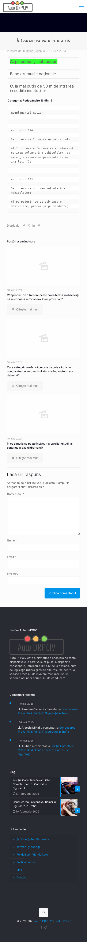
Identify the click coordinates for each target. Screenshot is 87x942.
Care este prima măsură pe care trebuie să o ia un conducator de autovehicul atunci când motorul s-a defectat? (40, 371)
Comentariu (15, 494)
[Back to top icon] (43, 912)
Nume (12, 540)
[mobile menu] (81, 6)
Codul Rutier (62, 921)
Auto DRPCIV (43, 921)
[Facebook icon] (41, 927)
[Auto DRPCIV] (18, 6)
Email (11, 557)
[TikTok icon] (45, 927)
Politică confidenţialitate (32, 854)
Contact (21, 877)
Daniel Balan (34, 51)
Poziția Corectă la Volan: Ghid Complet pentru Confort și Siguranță (45, 750)
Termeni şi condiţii (28, 847)
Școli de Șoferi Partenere (32, 839)
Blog (19, 869)
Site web (12, 573)
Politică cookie (25, 862)
